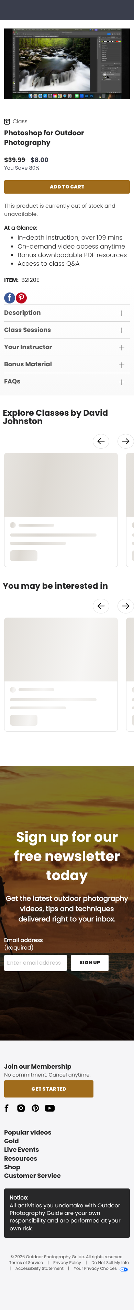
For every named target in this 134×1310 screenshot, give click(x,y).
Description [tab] (22, 313)
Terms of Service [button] (26, 1263)
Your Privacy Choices (95, 1269)
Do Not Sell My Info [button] (110, 1263)
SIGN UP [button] (89, 962)
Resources (20, 1158)
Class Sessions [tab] (27, 330)
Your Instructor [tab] (28, 347)
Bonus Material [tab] (28, 364)
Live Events (21, 1150)
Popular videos (28, 1132)
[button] (9, 297)
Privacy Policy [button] (67, 1263)
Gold (11, 1141)
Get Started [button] (48, 1088)
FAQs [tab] (12, 381)
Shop (12, 1167)
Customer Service (32, 1176)
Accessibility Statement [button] (39, 1269)
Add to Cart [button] (67, 186)
